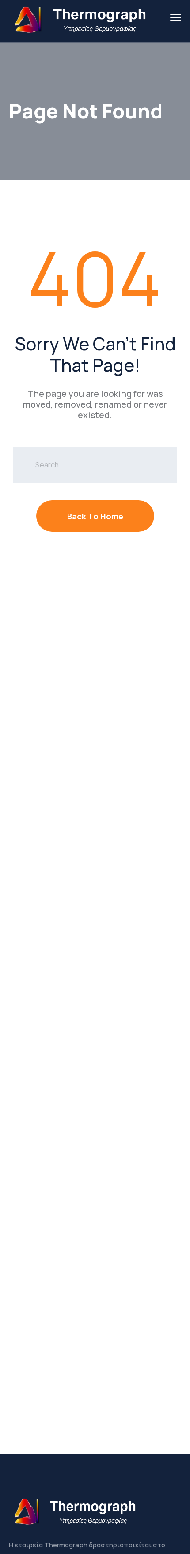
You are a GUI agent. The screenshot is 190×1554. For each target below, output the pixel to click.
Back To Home (95, 516)
